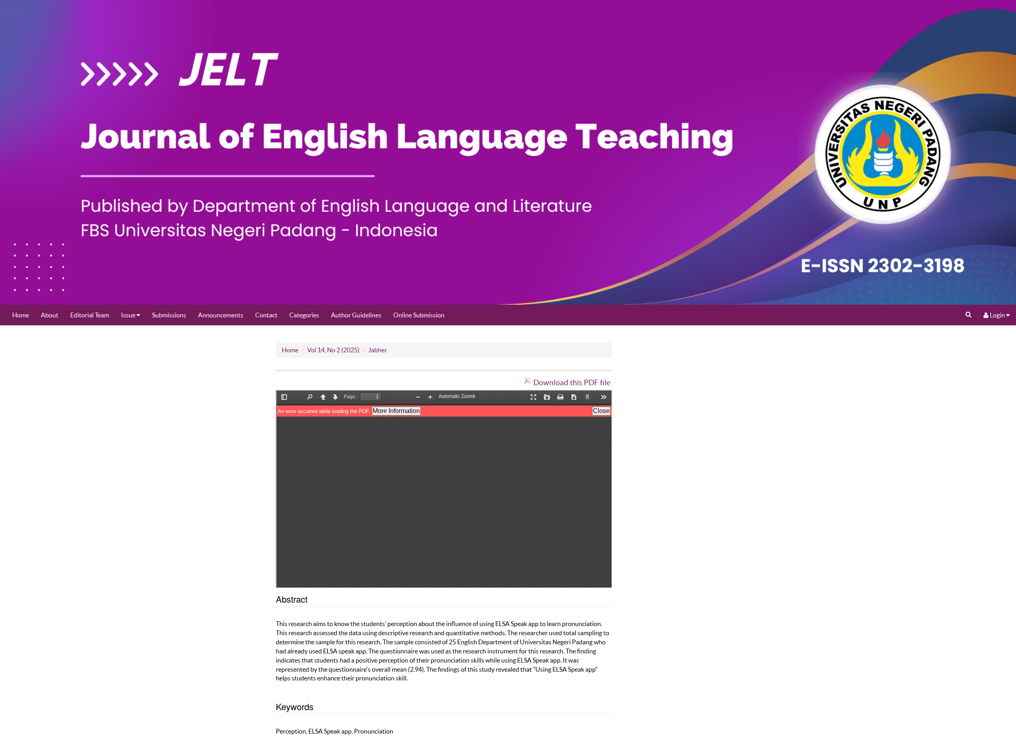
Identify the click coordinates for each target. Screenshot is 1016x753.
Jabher (377, 349)
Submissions (169, 315)
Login (997, 315)
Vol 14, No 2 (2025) (333, 349)
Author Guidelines (356, 315)
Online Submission (418, 315)
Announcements (220, 315)
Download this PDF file (571, 382)
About (49, 315)
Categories (304, 315)
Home (20, 315)
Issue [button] (129, 315)
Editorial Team (89, 315)
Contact (266, 315)
